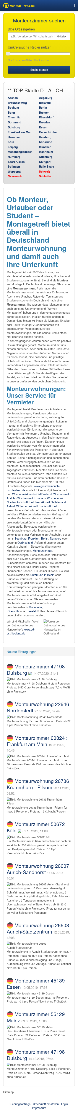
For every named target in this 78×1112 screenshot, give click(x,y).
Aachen (13, 98)
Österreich (15, 176)
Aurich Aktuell (25, 502)
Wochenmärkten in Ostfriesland (32, 494)
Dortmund (14, 122)
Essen (43, 127)
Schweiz (44, 171)
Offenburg (45, 157)
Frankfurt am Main (20, 132)
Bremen (44, 112)
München (45, 147)
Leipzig (13, 147)
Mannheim (46, 152)
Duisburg (14, 127)
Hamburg (45, 137)
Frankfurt (33, 538)
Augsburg (45, 98)
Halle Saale (46, 166)
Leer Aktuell (42, 502)
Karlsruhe (45, 142)
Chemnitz (14, 117)
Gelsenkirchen (48, 132)
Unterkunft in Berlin (42, 575)
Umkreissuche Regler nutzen (30, 47)
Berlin (43, 107)
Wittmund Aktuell (27, 506)
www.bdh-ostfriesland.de (21, 631)
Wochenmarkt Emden (30, 498)
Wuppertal (14, 171)
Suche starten (39, 69)
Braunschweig (17, 103)
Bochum (13, 107)
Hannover (14, 137)
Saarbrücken (16, 162)
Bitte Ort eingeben (22, 29)
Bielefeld (45, 103)
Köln (11, 142)
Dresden (44, 122)
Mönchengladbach (20, 152)
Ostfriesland (25, 542)
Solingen (14, 166)
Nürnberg (14, 157)
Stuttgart (44, 162)
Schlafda (45, 176)
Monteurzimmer (42, 550)
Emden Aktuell (48, 506)
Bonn (11, 112)
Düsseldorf (46, 117)
